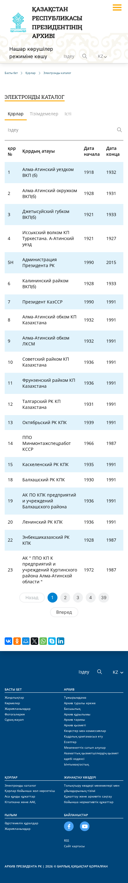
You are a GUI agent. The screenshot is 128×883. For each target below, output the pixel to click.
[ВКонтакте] (8, 641)
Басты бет (13, 689)
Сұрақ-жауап (14, 719)
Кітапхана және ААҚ (20, 802)
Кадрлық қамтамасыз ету (83, 736)
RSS (66, 840)
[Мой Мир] (26, 641)
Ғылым (11, 815)
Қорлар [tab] (16, 114)
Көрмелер (12, 703)
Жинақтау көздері (80, 777)
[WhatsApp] (43, 641)
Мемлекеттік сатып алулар (85, 747)
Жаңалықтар (14, 697)
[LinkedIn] (60, 641)
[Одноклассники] (17, 641)
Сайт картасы (74, 846)
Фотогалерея (15, 714)
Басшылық (72, 708)
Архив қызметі (75, 725)
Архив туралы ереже (80, 703)
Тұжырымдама (75, 697)
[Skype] (52, 641)
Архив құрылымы (77, 714)
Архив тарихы (74, 719)
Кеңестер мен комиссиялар (85, 730)
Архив (69, 689)
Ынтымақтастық (76, 764)
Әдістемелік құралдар (21, 823)
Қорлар (11, 777)
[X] (34, 641)
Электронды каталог (20, 785)
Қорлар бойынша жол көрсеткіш (30, 790)
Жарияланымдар (17, 708)
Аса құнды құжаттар (20, 796)
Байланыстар (76, 815)
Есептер (70, 742)
